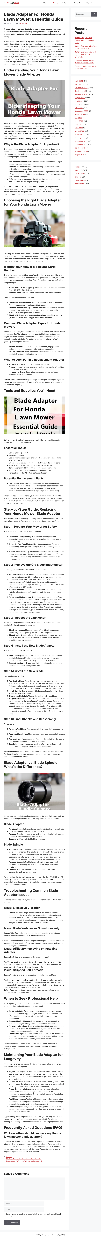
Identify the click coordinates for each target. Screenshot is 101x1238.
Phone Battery (80, 180)
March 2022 (79, 131)
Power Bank (78, 3)
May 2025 (79, 108)
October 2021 (80, 148)
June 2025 (79, 104)
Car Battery (79, 174)
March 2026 (79, 84)
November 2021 (81, 145)
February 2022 (80, 135)
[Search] (94, 14)
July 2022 (78, 118)
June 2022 (79, 121)
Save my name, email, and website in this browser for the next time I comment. (33, 1215)
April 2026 (79, 81)
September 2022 (81, 111)
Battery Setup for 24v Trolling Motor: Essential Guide (84, 40)
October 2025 (80, 91)
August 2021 (80, 155)
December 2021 (81, 141)
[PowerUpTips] (11, 3)
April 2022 (79, 128)
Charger (46, 3)
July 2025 (78, 101)
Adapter (55, 3)
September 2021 (81, 151)
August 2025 (80, 98)
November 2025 (81, 88)
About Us (89, 3)
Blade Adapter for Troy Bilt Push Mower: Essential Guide (24, 1161)
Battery (64, 3)
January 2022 (80, 138)
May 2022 (79, 124)
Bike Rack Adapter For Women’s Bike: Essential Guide (23, 1159)
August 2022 (80, 114)
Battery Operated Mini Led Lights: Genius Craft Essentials (85, 54)
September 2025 (81, 94)
